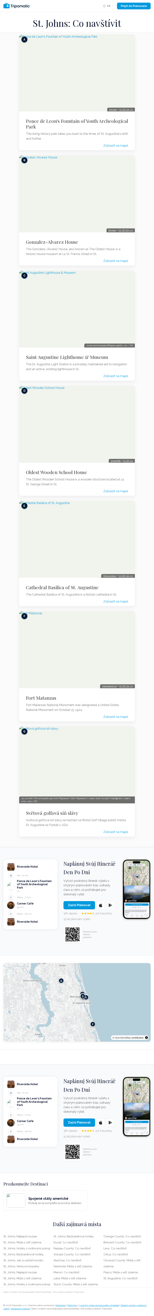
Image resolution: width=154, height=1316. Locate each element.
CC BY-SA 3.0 (126, 109)
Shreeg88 (116, 460)
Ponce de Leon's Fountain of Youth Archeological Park (77, 123)
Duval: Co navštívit (66, 1242)
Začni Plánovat (79, 905)
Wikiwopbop (109, 576)
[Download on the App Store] (101, 905)
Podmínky (72, 1305)
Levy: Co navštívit (114, 1248)
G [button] (61, 981)
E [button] (83, 996)
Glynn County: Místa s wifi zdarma (76, 1284)
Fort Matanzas (41, 698)
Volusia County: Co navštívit (72, 1254)
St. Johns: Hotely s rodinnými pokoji (26, 1248)
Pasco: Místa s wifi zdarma (120, 1272)
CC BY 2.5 (128, 460)
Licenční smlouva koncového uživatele (99, 1305)
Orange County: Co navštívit (122, 1236)
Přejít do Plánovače (134, 5)
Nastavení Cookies (20, 1308)
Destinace (61, 1305)
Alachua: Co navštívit (67, 1260)
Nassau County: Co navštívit (72, 1248)
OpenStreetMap (123, 1037)
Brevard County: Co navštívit (122, 1242)
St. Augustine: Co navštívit (120, 1278)
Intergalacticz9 (109, 686)
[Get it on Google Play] (110, 905)
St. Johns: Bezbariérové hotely (23, 1254)
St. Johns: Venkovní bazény (21, 1266)
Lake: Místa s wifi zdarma (70, 1278)
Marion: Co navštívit (66, 1272)
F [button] (93, 1024)
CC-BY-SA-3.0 (126, 230)
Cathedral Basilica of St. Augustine (62, 587)
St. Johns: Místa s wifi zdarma (22, 1242)
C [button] (86, 997)
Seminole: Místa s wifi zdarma (73, 1266)
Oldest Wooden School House (56, 472)
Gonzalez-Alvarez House (52, 242)
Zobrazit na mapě (115, 145)
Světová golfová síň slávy (52, 813)
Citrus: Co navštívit (115, 1254)
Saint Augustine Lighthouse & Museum (67, 357)
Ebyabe (113, 109)
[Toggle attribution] (146, 1037)
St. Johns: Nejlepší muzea (20, 1236)
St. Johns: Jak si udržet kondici (23, 1260)
